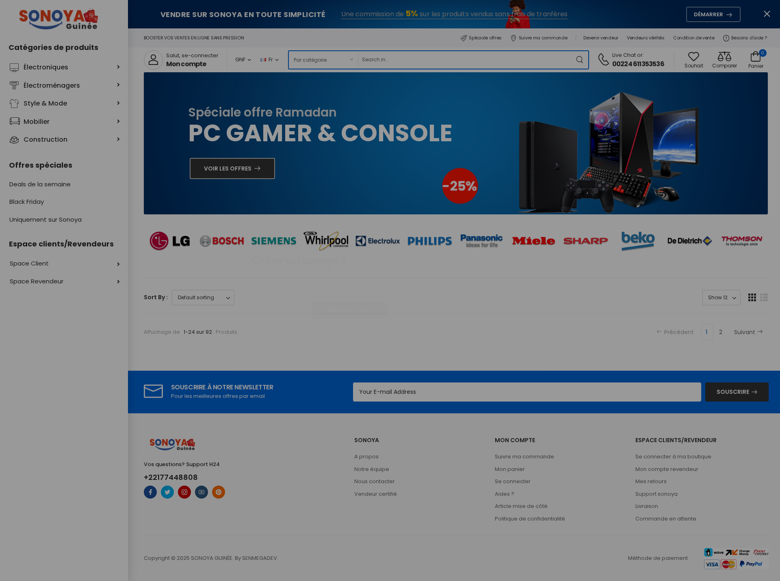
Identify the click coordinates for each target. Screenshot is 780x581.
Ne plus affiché (280, 334)
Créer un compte (350, 310)
